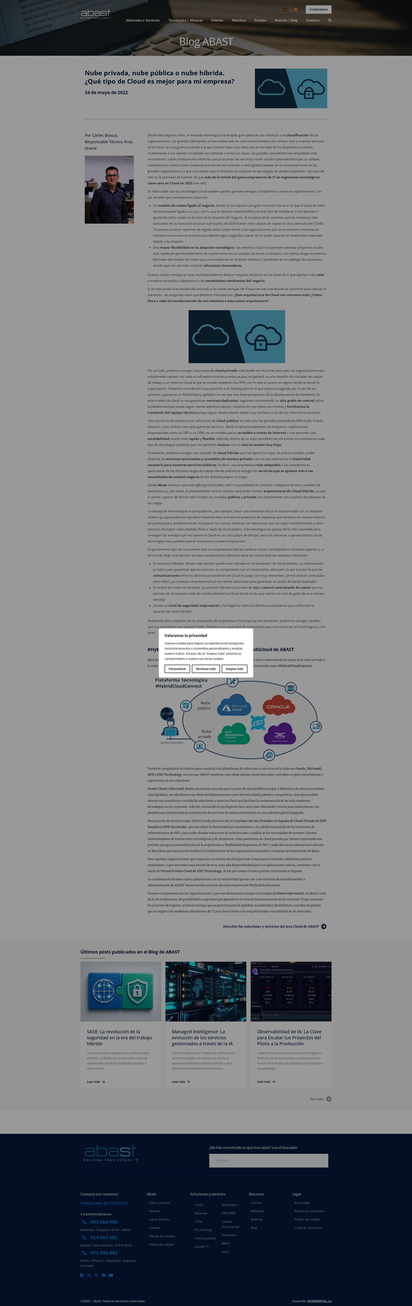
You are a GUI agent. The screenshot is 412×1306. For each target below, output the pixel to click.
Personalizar (177, 669)
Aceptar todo (234, 669)
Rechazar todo (206, 669)
